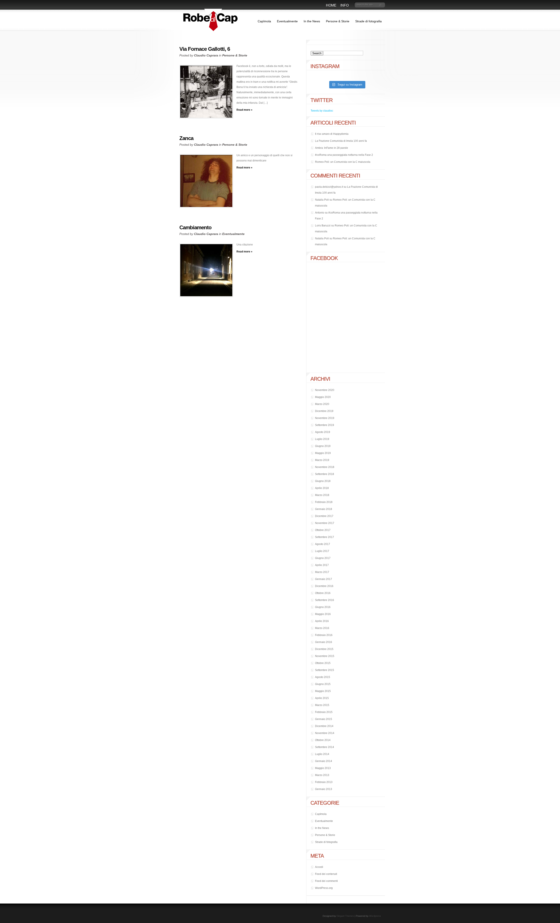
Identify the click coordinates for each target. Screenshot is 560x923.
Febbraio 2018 (323, 502)
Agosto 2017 (322, 544)
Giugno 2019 (323, 446)
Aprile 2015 (322, 698)
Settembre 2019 (324, 425)
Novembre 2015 (324, 656)
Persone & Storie (337, 21)
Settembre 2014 (324, 747)
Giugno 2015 (323, 684)
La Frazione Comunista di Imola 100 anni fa (341, 140)
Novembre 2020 (324, 390)
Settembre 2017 (324, 537)
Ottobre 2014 (323, 740)
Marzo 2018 (322, 495)
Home (331, 5)
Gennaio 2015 (323, 719)
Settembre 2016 (324, 600)
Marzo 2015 (322, 705)
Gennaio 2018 (323, 509)
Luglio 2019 (322, 439)
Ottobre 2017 (323, 530)
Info (344, 5)
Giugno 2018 (323, 481)
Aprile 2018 (322, 488)
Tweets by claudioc (322, 110)
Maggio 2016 (323, 614)
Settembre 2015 (324, 670)
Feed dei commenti (326, 881)
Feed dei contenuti (326, 874)
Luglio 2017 (322, 551)
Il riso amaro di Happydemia (331, 133)
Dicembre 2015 (324, 649)
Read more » (244, 109)
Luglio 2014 (322, 754)
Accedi (319, 867)
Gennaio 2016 (323, 642)
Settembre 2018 (324, 474)
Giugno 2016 (323, 607)
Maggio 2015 (323, 691)
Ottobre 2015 (323, 663)
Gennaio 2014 (323, 761)
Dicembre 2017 (324, 516)
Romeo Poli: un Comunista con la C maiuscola (342, 161)
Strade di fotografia (368, 21)
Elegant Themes (345, 916)
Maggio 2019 (323, 453)
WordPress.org (324, 888)
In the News (312, 21)
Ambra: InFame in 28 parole (331, 147)
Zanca (186, 138)
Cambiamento (195, 227)
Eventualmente (287, 21)
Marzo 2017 (322, 572)
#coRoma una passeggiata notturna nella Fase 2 (344, 154)
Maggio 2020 (323, 397)
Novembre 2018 (324, 467)
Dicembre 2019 (324, 411)
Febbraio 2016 (323, 635)
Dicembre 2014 (324, 726)
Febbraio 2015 (323, 712)
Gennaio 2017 (323, 579)
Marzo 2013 (322, 775)
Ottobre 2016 (323, 593)
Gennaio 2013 (323, 789)
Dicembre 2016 (324, 586)
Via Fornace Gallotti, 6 (204, 49)
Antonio (319, 212)
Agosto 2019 (322, 432)
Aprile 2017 (322, 565)
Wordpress (375, 916)
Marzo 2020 (322, 404)
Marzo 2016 (322, 628)
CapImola (264, 21)
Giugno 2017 (323, 558)
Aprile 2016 (322, 621)
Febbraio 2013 (323, 782)
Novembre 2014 (324, 733)
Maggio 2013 (323, 768)
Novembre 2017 (324, 523)
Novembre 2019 (324, 418)
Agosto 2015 (322, 677)
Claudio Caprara (206, 55)
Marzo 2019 (322, 460)
